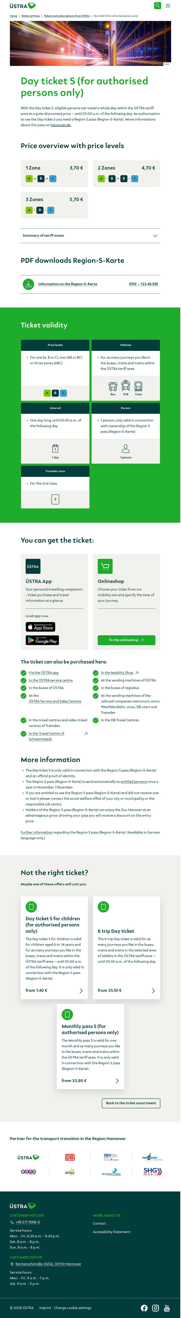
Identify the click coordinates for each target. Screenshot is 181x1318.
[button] (90, 235)
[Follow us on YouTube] (167, 1308)
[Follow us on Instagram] (155, 1308)
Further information (37, 832)
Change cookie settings (72, 1308)
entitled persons (134, 782)
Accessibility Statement (111, 1232)
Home (13, 16)
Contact (99, 1223)
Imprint (45, 1308)
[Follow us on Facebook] (144, 1308)
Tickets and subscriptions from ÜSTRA (66, 16)
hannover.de (61, 125)
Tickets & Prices (30, 16)
